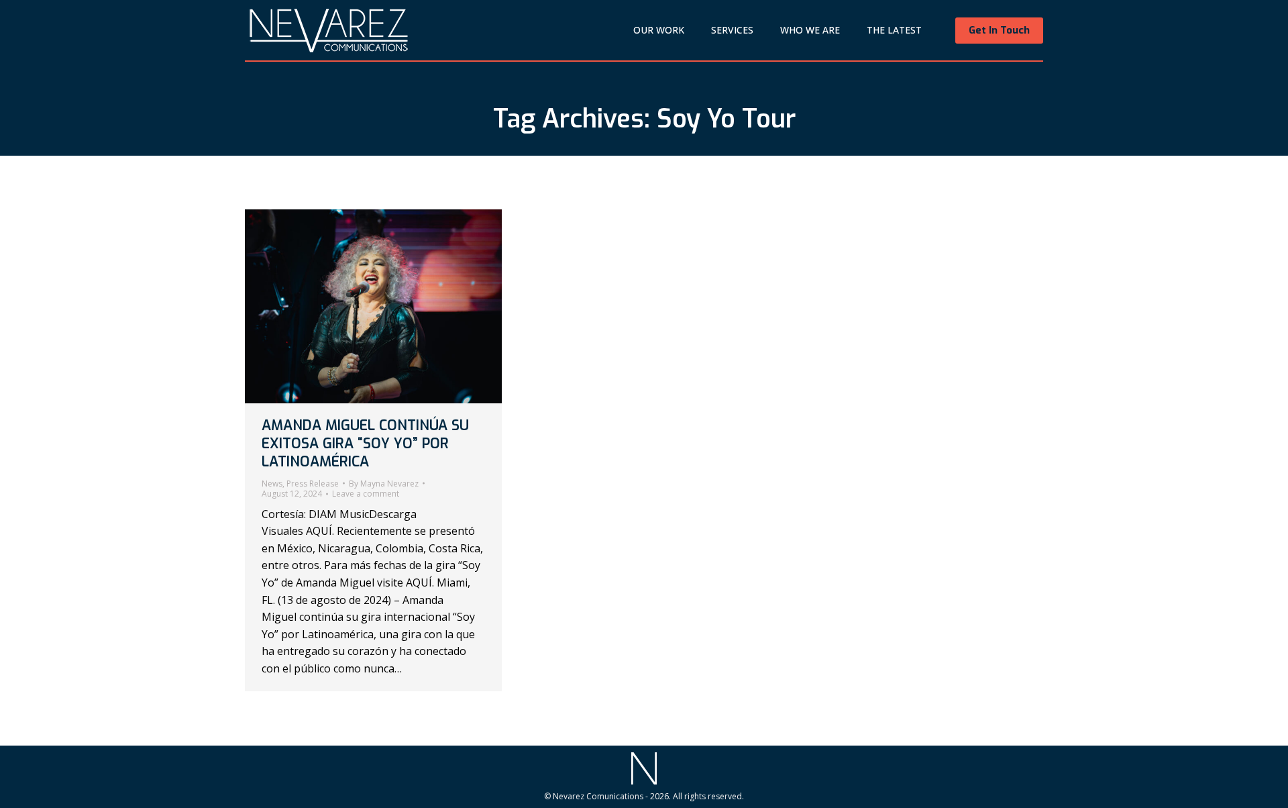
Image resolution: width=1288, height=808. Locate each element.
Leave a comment (365, 494)
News (272, 483)
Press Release (312, 483)
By (384, 483)
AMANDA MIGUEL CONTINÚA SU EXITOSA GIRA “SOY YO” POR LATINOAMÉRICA (365, 444)
